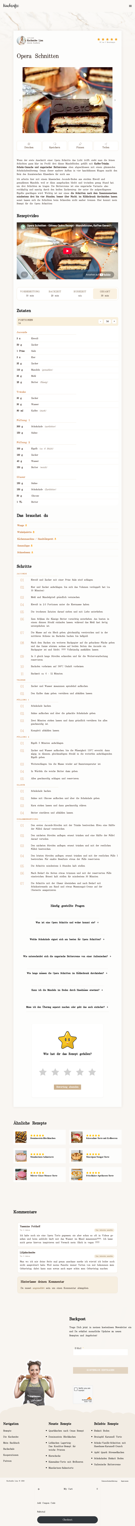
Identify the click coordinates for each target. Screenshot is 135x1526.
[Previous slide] (20, 100)
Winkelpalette (24, 532)
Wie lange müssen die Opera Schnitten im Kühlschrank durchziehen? (65, 973)
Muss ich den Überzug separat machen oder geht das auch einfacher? (65, 1007)
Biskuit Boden (101, 1431)
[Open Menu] (130, 6)
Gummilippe (23, 546)
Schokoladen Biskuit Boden (109, 1458)
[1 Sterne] (43, 1072)
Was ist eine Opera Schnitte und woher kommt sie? (65, 923)
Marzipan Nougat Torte (97, 1157)
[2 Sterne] (55, 1072)
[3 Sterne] (67, 1072)
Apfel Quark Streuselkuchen (109, 1452)
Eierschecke (55, 1456)
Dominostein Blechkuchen (42, 1138)
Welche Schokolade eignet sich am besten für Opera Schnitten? (65, 939)
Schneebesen (23, 552)
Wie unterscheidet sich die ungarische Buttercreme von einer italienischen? (65, 956)
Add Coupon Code (46, 1503)
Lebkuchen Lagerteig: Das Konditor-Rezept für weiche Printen (62, 1446)
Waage (20, 525)
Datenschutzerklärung (109, 1481)
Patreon (7, 1461)
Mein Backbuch (11, 1443)
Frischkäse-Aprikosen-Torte (100, 1175)
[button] (107, 40)
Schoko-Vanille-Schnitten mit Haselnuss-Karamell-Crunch (110, 1445)
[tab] (67, 129)
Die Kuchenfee (10, 1437)
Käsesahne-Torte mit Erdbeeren (101, 1138)
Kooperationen (10, 1455)
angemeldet (39, 1288)
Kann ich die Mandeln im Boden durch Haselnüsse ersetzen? (65, 990)
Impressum (124, 1481)
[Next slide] (115, 100)
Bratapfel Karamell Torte (108, 1437)
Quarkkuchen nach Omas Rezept (66, 1431)
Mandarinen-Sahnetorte (42, 1157)
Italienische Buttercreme (107, 1464)
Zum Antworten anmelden (104, 1230)
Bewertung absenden (67, 1087)
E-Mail (79, 1348)
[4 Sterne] (80, 1072)
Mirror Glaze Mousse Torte (43, 1175)
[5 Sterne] (92, 1072)
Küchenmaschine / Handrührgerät (35, 539)
